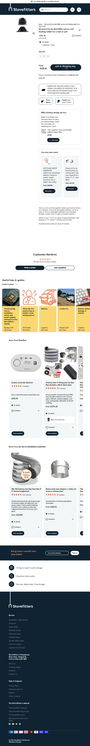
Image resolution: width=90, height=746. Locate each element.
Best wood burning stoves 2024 (18, 719)
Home (40, 24)
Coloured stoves (15, 634)
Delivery (12, 693)
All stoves (12, 623)
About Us (12, 664)
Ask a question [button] (60, 268)
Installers (12, 671)
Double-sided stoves (16, 641)
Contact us (13, 674)
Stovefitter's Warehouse (22, 740)
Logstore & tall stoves (17, 648)
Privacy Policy (14, 686)
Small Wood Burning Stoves (19, 711)
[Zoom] (33, 33)
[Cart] (72, 9)
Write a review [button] (30, 268)
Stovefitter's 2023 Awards (18, 620)
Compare (78, 35)
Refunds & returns (15, 689)
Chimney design (15, 667)
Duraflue (22, 340)
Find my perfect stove (17, 715)
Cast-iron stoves (15, 644)
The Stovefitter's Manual (18, 708)
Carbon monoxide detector (22, 383)
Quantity (42, 52)
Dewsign (18, 742)
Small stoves (13, 627)
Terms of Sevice (14, 696)
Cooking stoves (14, 637)
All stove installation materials (32, 447)
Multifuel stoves (15, 630)
